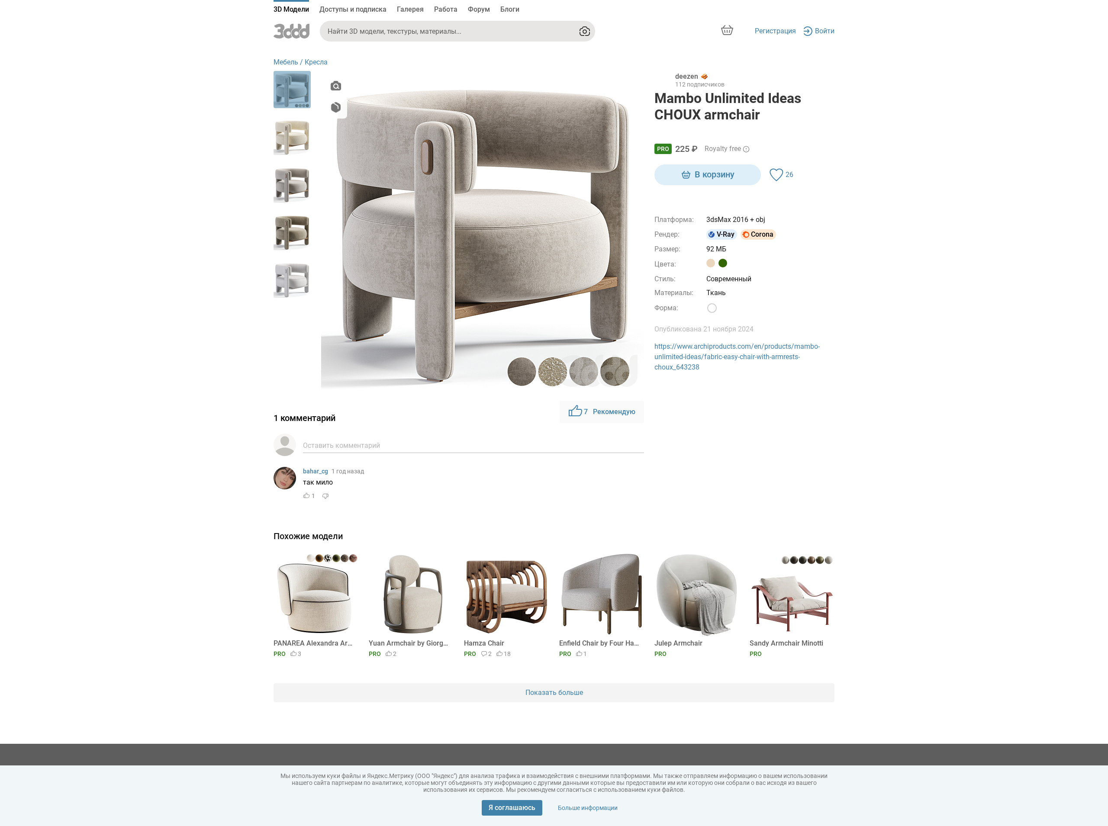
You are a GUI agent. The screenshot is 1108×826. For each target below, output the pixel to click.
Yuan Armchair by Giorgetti (410, 643)
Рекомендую (609, 412)
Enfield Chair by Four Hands (600, 643)
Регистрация (775, 31)
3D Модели (291, 9)
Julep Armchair (678, 643)
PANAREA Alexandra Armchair (314, 643)
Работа (445, 9)
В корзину (714, 174)
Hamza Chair (484, 643)
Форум (479, 9)
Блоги (509, 9)
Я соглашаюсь (512, 808)
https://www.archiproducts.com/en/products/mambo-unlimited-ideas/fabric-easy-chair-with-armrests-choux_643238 (737, 356)
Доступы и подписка (353, 9)
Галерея (410, 9)
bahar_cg (315, 471)
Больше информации (588, 807)
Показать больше (554, 692)
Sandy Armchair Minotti (786, 643)
